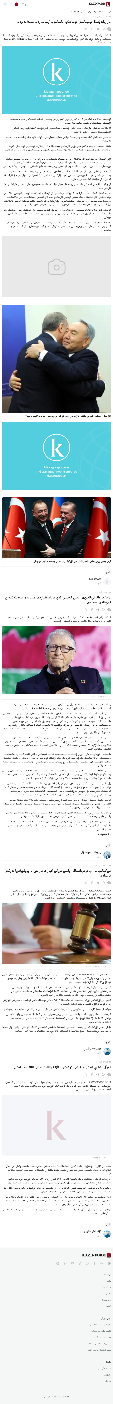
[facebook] (94, 1270)
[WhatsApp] (103, 29)
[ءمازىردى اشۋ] (5, 4)
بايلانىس (107, 1382)
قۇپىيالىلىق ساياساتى (101, 1338)
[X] (86, 29)
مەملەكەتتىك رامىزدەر (101, 1344)
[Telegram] (97, 29)
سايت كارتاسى (104, 1375)
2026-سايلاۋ (98, 12)
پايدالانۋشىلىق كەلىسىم (100, 1332)
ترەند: (108, 12)
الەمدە (108, 1313)
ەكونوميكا (106, 1307)
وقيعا (89, 12)
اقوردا (73, 12)
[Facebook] (92, 29)
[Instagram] (109, 29)
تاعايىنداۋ (81, 12)
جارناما (108, 1388)
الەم (108, 572)
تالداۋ (108, 1300)
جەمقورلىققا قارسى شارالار (99, 1351)
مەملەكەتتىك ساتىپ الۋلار (99, 1357)
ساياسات (107, 1294)
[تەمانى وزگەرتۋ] (14, 4)
